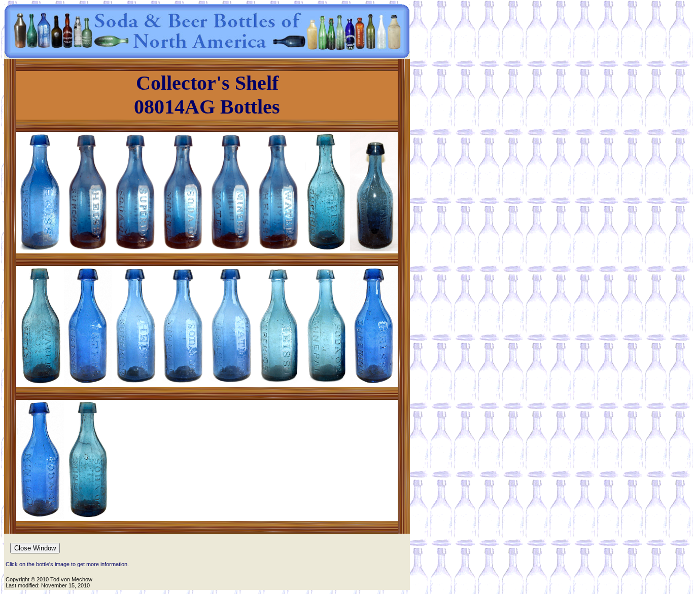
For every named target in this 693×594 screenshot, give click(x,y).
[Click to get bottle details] (40, 248)
